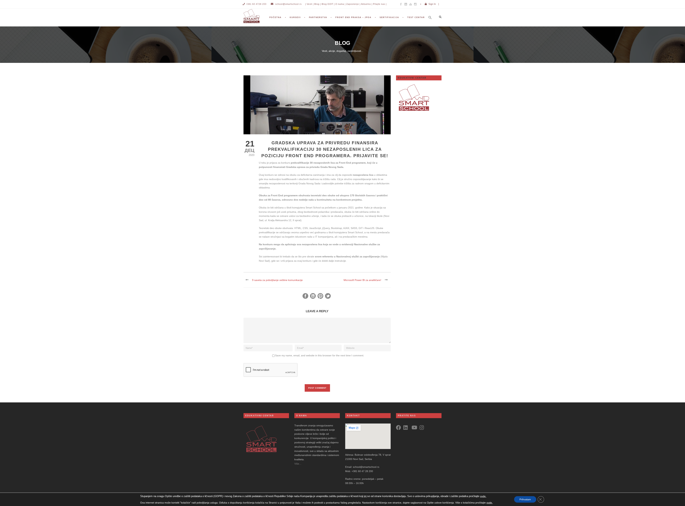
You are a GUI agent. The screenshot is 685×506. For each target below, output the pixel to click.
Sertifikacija (389, 17)
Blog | (317, 4)
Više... (297, 463)
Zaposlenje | (353, 4)
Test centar (416, 17)
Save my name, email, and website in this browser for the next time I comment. (319, 355)
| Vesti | (309, 4)
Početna (275, 17)
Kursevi (295, 17)
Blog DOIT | (328, 4)
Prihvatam (525, 499)
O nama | (340, 4)
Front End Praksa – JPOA (353, 17)
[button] (431, 22)
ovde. (483, 496)
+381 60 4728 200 (256, 4)
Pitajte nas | (380, 4)
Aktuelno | (366, 4)
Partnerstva (318, 17)
